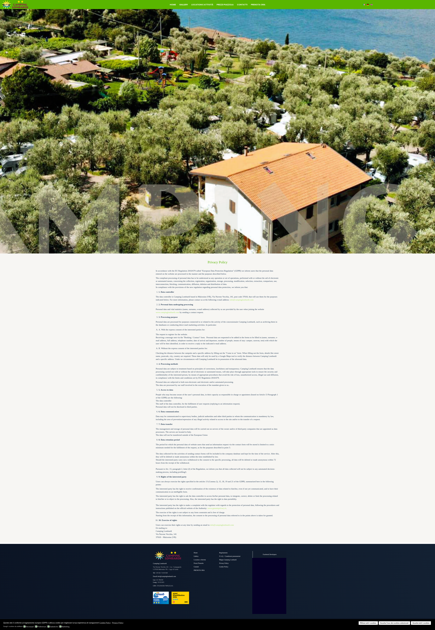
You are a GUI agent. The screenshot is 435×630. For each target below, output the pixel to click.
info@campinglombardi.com (242, 300)
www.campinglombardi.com (167, 312)
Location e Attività (200, 560)
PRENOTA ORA (199, 570)
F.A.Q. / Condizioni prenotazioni (229, 556)
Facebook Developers (270, 554)
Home (196, 553)
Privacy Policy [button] (117, 623)
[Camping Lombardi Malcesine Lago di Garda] (36, 4)
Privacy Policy (224, 563)
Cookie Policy (223, 567)
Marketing (65, 627)
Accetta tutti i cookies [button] (420, 623)
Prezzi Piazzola (198, 563)
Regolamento (223, 553)
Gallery (196, 556)
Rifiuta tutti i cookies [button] (368, 623)
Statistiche (54, 627)
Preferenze (41, 627)
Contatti (196, 567)
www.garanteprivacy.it (217, 508)
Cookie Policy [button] (105, 623)
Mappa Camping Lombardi (228, 560)
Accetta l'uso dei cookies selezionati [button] (394, 623)
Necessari (30, 627)
